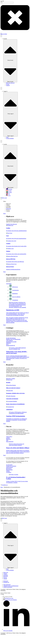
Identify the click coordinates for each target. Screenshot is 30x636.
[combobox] (7, 2)
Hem (2, 487)
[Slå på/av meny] (1, 36)
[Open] (1, 199)
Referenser (8, 208)
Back (4, 213)
